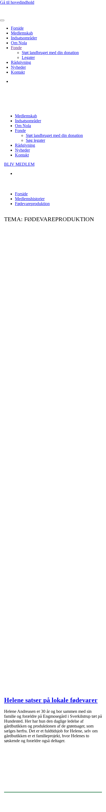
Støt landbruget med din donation (50, 52)
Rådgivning (21, 62)
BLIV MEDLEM (19, 164)
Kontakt (18, 72)
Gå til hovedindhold (17, 2)
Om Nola (19, 42)
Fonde (16, 47)
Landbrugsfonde (19, 762)
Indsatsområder (24, 38)
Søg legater (35, 140)
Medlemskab (22, 33)
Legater (28, 57)
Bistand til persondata (75, 800)
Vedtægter (12, 800)
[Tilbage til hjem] (26, 14)
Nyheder (18, 67)
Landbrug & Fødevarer (26, 783)
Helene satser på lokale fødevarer (51, 700)
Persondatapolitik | (40, 800)
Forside (17, 28)
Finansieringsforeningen (26, 772)
